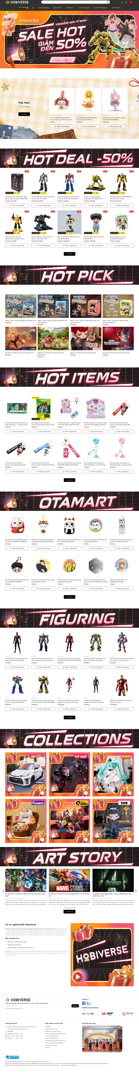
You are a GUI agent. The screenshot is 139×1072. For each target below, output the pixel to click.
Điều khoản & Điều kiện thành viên (55, 1040)
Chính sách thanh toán (51, 1038)
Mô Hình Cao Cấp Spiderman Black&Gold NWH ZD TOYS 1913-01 (94, 701)
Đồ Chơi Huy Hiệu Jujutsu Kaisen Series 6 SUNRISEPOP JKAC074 (69, 581)
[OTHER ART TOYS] (129, 839)
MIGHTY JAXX (57, 839)
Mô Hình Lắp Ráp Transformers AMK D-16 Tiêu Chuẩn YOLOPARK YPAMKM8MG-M (43, 198)
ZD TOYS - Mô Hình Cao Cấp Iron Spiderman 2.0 (19, 353)
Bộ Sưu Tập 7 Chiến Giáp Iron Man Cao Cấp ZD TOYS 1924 (121, 701)
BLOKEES (99, 792)
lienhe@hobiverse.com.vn (15, 1033)
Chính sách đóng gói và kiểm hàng (55, 1033)
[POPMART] (86, 793)
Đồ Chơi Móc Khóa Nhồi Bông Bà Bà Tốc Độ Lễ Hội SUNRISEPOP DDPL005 (42, 540)
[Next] (136, 39)
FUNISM (11, 839)
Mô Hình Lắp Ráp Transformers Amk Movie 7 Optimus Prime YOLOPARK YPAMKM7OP (42, 659)
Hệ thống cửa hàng (51, 1045)
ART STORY (116, 8)
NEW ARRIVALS (43, 8)
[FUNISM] (42, 839)
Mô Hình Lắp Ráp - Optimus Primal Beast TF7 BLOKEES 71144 (41, 238)
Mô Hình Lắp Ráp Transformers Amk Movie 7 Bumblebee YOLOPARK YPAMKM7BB (95, 659)
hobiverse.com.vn (22, 1061)
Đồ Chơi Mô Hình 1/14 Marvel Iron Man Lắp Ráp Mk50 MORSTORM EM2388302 (69, 659)
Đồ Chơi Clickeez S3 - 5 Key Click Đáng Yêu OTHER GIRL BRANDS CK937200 (95, 424)
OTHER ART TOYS (103, 839)
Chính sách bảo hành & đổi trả (54, 1043)
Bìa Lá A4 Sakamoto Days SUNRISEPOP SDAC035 (118, 238)
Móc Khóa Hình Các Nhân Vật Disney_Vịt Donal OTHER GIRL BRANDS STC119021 (43, 464)
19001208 (10, 1031)
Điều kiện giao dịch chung (52, 1031)
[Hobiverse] (17, 2)
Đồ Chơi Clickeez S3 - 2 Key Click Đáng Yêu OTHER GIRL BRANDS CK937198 (69, 424)
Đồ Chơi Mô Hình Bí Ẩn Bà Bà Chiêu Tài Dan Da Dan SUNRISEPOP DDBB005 (16, 540)
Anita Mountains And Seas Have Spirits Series (116, 353)
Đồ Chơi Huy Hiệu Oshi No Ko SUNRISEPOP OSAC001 (118, 581)
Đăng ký (75, 1006)
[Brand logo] (88, 1013)
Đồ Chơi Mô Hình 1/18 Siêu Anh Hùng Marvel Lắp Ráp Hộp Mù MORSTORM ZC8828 (16, 198)
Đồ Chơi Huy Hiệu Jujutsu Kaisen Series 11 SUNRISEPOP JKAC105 (43, 581)
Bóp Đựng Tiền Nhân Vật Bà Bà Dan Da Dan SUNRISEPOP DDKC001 (69, 540)
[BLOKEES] (129, 793)
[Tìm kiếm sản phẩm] (108, 2)
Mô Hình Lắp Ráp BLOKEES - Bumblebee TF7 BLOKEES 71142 (93, 197)
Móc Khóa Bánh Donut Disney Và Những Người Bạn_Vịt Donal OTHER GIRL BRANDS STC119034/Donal (94, 464)
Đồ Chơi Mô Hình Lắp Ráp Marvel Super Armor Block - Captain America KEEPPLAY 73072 (122, 659)
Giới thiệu (48, 1026)
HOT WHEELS (14, 792)
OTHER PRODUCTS (100, 8)
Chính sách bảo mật (51, 1029)
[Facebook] (84, 1003)
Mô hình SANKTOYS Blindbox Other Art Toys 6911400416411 (69, 238)
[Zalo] (88, 1003)
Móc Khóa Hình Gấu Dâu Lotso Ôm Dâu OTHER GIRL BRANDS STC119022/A (69, 464)
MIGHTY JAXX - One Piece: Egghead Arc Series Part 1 (20, 320)
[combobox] (75, 2)
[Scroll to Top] (136, 1063)
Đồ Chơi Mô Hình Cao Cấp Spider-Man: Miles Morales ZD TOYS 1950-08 (16, 659)
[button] (126, 2)
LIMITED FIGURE (84, 8)
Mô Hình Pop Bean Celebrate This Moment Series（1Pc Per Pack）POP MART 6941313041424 (61, 119)
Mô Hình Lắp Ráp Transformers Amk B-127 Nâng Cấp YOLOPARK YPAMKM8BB (43, 701)
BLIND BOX (57, 8)
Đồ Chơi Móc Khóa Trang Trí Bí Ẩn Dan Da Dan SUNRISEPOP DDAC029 (121, 540)
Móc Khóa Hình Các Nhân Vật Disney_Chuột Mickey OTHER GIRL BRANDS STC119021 (15, 464)
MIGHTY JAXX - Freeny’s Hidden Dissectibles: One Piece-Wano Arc (85, 321)
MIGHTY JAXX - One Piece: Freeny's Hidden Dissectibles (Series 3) (115, 321)
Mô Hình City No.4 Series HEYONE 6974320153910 (94, 238)
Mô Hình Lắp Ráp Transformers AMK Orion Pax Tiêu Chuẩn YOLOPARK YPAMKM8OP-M (68, 198)
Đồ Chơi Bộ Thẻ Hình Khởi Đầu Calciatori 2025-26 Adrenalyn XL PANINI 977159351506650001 (43, 424)
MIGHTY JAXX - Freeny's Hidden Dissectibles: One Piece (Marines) (52, 321)
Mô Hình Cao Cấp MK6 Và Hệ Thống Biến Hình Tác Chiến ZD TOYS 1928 (68, 701)
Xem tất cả (69, 911)
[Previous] (3, 39)
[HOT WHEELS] (42, 793)
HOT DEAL (23, 7)
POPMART (55, 792)
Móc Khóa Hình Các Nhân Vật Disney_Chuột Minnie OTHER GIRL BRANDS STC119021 (120, 424)
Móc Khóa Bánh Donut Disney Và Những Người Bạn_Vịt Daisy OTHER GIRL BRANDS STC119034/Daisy (120, 464)
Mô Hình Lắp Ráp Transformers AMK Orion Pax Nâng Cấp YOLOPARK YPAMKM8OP (16, 701)
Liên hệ (47, 1047)
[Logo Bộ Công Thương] (57, 1057)
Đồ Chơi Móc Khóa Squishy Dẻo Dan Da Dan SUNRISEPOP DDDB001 (17, 581)
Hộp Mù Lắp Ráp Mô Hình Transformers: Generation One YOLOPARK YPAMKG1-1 (14, 238)
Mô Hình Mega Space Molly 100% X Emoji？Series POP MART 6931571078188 (86, 119)
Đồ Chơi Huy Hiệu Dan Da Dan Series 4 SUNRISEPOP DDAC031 (95, 540)
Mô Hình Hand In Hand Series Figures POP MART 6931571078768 (114, 118)
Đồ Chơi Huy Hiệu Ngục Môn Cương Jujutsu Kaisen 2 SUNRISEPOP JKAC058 (96, 581)
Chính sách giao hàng (51, 1036)
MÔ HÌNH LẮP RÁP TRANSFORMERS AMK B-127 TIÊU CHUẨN (120, 197)
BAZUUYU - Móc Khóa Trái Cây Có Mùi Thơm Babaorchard (51, 354)
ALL (33, 8)
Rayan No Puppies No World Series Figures (83, 353)
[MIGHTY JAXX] (86, 839)
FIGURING (69, 8)
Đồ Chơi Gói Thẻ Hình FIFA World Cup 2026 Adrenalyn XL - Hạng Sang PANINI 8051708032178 (17, 424)
